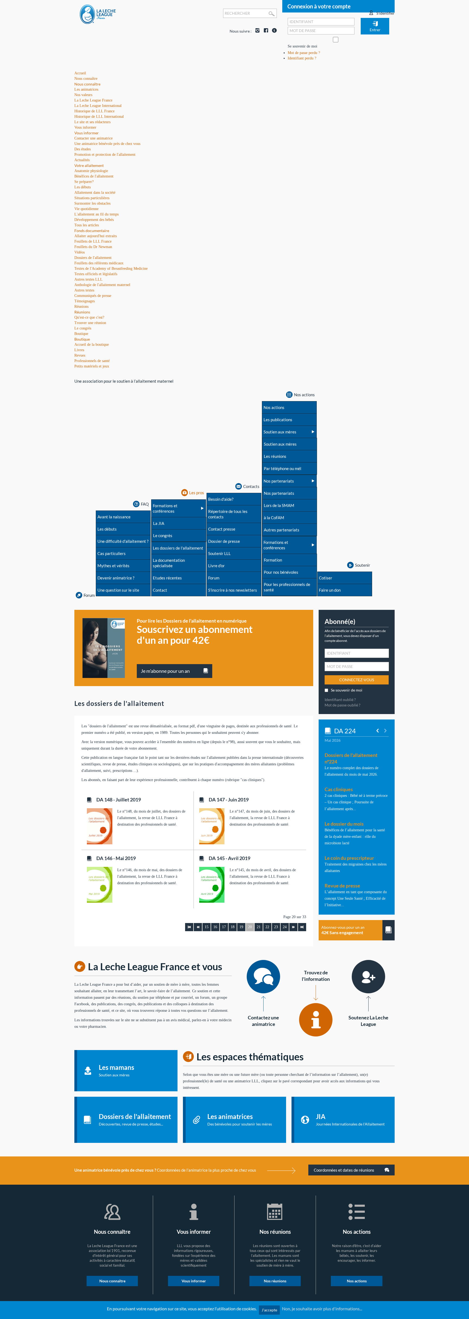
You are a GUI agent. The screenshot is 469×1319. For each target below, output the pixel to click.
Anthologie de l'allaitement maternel (102, 285)
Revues (79, 355)
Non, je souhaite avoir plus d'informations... (322, 1308)
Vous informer (86, 133)
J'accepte (269, 1310)
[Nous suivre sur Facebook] (264, 31)
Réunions (82, 312)
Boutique (82, 339)
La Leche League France (93, 100)
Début (189, 927)
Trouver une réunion (90, 323)
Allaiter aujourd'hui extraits (95, 236)
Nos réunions (275, 1281)
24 (285, 927)
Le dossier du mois (344, 824)
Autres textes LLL (88, 279)
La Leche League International (98, 106)
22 (267, 927)
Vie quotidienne (86, 209)
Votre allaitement (89, 165)
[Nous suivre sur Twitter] (273, 31)
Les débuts (82, 187)
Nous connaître (87, 84)
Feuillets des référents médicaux (98, 263)
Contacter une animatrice (93, 138)
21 (259, 927)
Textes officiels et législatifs (95, 274)
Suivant (293, 927)
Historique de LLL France (94, 111)
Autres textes (84, 290)
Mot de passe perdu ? (304, 53)
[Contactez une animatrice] (263, 976)
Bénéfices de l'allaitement (93, 176)
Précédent (198, 927)
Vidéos (79, 252)
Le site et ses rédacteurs (92, 122)
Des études (82, 149)
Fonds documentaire (91, 230)
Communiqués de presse (92, 296)
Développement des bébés (94, 220)
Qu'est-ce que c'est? (89, 317)
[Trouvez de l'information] (315, 1019)
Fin (302, 927)
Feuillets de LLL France (93, 241)
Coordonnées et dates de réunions (344, 1170)
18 (232, 927)
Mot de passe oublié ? (342, 705)
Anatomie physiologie (91, 171)
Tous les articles (86, 225)
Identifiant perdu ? (302, 58)
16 (215, 927)
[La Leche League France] (98, 14)
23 (276, 927)
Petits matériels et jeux (91, 366)
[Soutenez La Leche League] (368, 976)
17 (224, 927)
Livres (79, 350)
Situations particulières (91, 198)
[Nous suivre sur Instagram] (256, 31)
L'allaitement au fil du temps (96, 214)
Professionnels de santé (92, 361)
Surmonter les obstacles (92, 203)
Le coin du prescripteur (349, 858)
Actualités (82, 160)
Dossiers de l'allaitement (93, 258)
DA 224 (345, 731)
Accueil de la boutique (91, 345)
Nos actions (357, 1281)
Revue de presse (342, 886)
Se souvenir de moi (302, 46)
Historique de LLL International (99, 117)
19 (241, 927)
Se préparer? (84, 182)
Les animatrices (86, 89)
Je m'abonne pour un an (165, 671)
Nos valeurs (83, 95)
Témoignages (84, 301)
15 (206, 927)
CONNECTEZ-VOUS (356, 679)
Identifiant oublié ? (340, 699)
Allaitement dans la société (94, 193)
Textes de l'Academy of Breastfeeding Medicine (111, 269)
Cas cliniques (339, 789)
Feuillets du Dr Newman (93, 247)
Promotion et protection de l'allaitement (104, 155)
